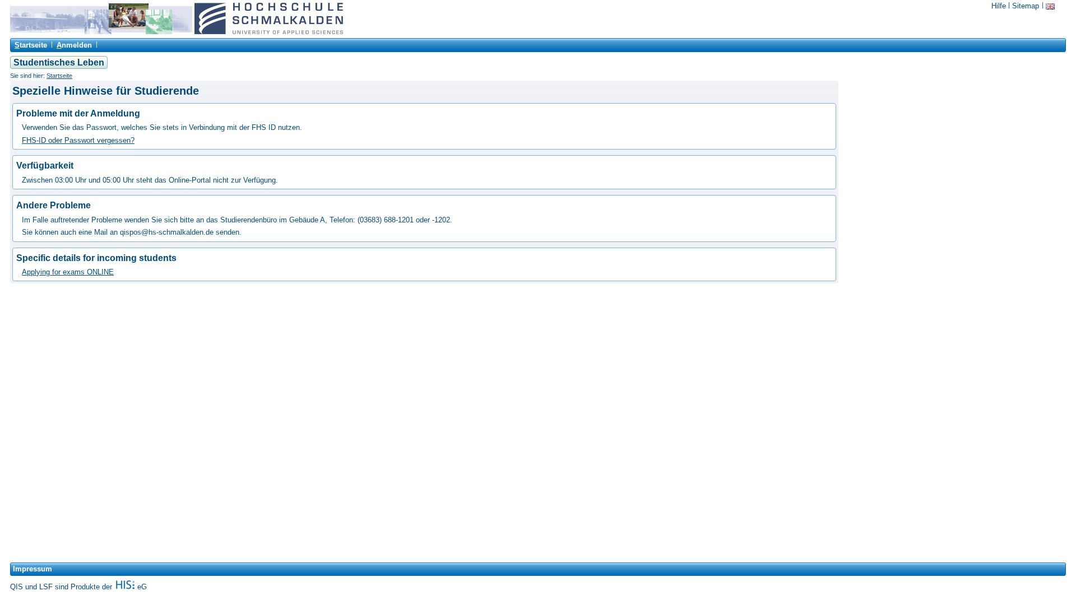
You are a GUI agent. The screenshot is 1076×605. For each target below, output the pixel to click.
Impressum (32, 569)
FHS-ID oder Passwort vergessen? (78, 140)
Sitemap (1025, 6)
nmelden (74, 45)
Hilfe (998, 6)
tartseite (31, 45)
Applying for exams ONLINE (68, 272)
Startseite (59, 75)
